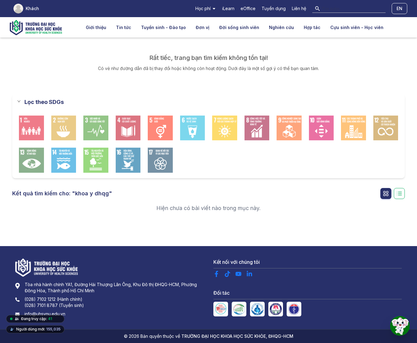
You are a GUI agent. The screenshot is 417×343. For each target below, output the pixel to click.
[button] (208, 102)
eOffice (248, 8)
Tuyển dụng (274, 8)
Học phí (203, 8)
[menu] (234, 27)
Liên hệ (299, 8)
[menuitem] (96, 27)
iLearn (228, 8)
